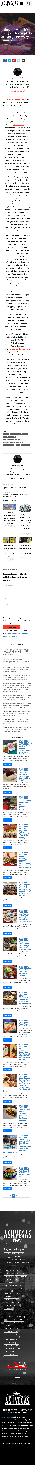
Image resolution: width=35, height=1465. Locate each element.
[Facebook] (14, 1240)
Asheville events (7, 26)
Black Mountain (12, 1270)
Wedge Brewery (25, 445)
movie (20, 1316)
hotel (9, 1308)
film (21, 1288)
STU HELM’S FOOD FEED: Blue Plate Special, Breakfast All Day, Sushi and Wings (25, 1171)
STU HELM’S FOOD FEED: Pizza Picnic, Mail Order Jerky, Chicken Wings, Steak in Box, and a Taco (17, 721)
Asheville (6, 434)
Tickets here (18, 125)
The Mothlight (11, 1345)
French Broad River (13, 1293)
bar (7, 1265)
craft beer (21, 1276)
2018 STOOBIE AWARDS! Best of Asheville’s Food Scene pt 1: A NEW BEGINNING (17, 653)
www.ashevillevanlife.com (19, 349)
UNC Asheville (11, 1354)
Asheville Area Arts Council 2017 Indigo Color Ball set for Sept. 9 (16, 495)
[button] (21, 3)
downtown (10, 1282)
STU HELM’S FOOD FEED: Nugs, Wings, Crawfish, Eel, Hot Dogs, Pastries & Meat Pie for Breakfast (25, 915)
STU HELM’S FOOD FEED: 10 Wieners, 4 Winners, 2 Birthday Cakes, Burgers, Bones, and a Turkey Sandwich (25, 888)
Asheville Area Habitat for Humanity (19, 434)
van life (18, 445)
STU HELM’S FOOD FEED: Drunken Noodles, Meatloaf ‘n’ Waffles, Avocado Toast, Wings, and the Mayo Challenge (25, 860)
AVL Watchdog (9, 525)
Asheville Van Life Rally (9, 436)
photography (11, 1331)
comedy (9, 1276)
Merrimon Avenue (12, 1314)
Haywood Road (12, 1302)
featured (10, 1288)
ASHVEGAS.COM (7, 1417)
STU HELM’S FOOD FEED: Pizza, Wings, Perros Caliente (25, 1023)
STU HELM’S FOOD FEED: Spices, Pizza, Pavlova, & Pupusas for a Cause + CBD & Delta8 (24, 774)
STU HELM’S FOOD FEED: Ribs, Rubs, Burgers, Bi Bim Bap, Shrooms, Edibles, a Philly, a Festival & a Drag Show (25, 747)
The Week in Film (12, 1351)
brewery (9, 1273)
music (24, 1319)
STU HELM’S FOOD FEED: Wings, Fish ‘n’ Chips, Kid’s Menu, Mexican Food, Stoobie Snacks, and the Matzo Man (17, 729)
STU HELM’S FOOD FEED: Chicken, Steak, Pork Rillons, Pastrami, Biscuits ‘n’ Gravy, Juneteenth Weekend (24, 1113)
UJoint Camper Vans (9, 445)
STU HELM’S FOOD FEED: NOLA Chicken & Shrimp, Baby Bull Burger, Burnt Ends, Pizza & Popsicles (25, 803)
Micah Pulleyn (20, 442)
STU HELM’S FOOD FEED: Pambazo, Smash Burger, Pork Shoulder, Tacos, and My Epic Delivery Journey (24, 831)
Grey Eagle (10, 1296)
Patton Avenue (11, 1328)
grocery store (11, 1299)
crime (8, 1279)
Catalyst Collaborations (9, 442)
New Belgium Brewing (14, 1322)
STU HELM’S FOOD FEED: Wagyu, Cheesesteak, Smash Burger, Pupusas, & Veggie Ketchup (25, 943)
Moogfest (10, 1316)
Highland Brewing (13, 1305)
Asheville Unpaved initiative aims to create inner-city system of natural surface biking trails (16, 713)
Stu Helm (9, 558)
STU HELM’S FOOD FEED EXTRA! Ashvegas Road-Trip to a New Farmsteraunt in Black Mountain (25, 997)
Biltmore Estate (12, 1268)
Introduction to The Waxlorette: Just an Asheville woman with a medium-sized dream (16, 661)
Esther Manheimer (13, 1285)
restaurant (11, 1334)
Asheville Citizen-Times (15, 1256)
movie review (11, 1319)
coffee (20, 1273)
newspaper (10, 1325)
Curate (18, 1279)
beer (15, 1265)
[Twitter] (17, 1240)
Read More (7, 764)
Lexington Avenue (13, 1311)
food (8, 1291)
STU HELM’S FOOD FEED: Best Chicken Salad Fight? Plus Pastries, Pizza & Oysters (25, 970)
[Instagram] (20, 1240)
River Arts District (13, 1337)
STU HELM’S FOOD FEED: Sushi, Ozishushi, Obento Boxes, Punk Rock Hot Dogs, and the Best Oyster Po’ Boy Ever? (25, 1052)
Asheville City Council (15, 1259)
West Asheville (12, 1357)
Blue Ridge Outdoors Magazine (11, 439)
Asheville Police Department (17, 1262)
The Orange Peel (12, 1348)
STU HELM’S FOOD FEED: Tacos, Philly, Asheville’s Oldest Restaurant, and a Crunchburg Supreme (16, 669)
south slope (11, 1339)
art (7, 1253)
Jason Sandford (17, 78)
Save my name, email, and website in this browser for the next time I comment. (16, 621)
